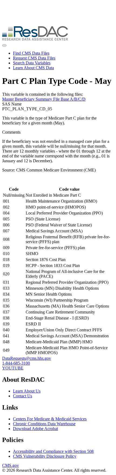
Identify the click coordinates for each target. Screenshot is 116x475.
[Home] (35, 39)
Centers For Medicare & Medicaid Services (50, 419)
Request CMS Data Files (34, 58)
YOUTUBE (12, 368)
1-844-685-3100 (16, 363)
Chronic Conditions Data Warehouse (44, 423)
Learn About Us (26, 391)
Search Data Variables (31, 63)
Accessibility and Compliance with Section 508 (53, 451)
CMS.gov (10, 465)
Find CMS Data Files (31, 53)
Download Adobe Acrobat (35, 428)
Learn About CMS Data (33, 67)
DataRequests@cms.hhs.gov (26, 358)
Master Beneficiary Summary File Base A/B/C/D (44, 99)
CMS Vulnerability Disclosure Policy (44, 456)
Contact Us (22, 396)
